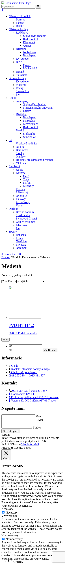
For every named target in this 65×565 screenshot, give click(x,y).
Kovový (20, 172)
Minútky (21, 156)
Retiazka (21, 234)
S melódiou (22, 91)
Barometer (22, 150)
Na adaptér (29, 55)
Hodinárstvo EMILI (22, 394)
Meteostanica (30, 123)
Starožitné (21, 74)
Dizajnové (29, 42)
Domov (5, 257)
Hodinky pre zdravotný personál (34, 159)
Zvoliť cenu (50, 350)
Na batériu (29, 120)
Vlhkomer (21, 163)
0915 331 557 (37, 375)
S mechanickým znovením (38, 107)
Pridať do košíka (27, 333)
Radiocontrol (30, 39)
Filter (5, 339)
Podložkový (23, 202)
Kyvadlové (22, 58)
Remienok (14, 166)
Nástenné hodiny (18, 29)
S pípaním (29, 133)
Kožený (20, 189)
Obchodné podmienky (23, 372)
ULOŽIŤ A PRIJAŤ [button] (13, 561)
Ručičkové (22, 32)
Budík (12, 97)
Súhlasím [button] (15, 444)
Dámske (20, 19)
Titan (26, 179)
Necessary (12, 512)
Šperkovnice (23, 215)
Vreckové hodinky (26, 143)
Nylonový (21, 195)
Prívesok (21, 244)
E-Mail (40, 419)
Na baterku (29, 52)
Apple (19, 169)
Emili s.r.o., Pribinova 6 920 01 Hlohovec (34, 397)
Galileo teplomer (25, 221)
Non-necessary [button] (9, 535)
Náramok (21, 247)
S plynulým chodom (34, 35)
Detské (20, 26)
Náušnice (21, 241)
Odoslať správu (11, 431)
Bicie (19, 61)
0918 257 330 (17, 375)
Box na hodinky (25, 212)
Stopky (20, 153)
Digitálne (21, 48)
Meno (39, 416)
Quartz (27, 45)
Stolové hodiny (17, 78)
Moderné (21, 84)
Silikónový (22, 192)
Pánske (20, 22)
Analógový (22, 101)
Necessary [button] (7, 508)
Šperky (13, 231)
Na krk (20, 146)
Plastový (21, 198)
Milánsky (28, 185)
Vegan (19, 205)
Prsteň (19, 238)
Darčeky (13, 208)
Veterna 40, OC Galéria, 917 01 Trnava (33, 400)
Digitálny (21, 114)
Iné (18, 94)
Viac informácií (30, 444)
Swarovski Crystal (26, 218)
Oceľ (26, 176)
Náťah (27, 182)
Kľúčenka (21, 225)
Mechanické (30, 68)
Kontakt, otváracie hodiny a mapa (30, 369)
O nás (14, 365)
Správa (37, 427)
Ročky (19, 88)
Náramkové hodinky (20, 16)
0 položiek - (12, 254)
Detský (20, 130)
